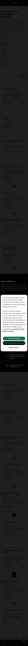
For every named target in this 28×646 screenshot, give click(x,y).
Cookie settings (14, 347)
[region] (14, 323)
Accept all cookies (14, 338)
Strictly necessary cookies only (14, 343)
